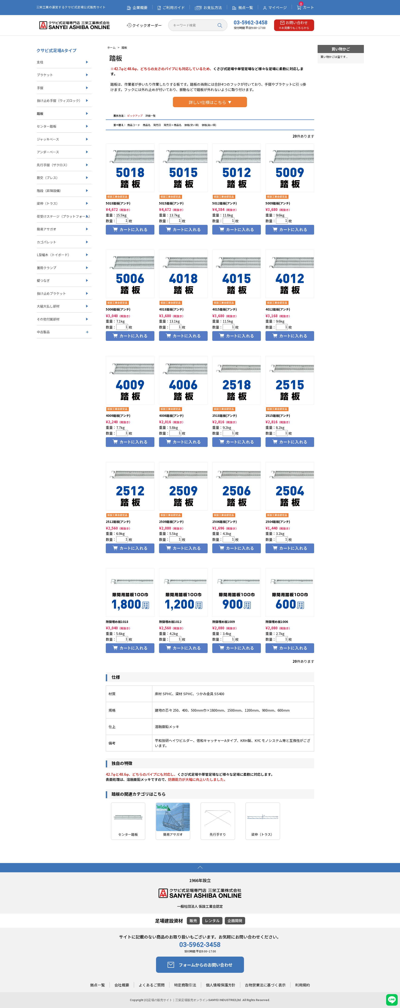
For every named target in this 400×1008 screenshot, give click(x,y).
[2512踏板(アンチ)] (130, 486)
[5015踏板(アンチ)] (183, 168)
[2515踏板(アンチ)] (290, 380)
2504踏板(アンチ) (278, 521)
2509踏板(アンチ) (171, 521)
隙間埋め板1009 (223, 621)
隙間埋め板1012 (170, 621)
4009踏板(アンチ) (118, 415)
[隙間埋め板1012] (183, 592)
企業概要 (140, 7)
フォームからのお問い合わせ (206, 965)
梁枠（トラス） (48, 203)
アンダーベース (48, 152)
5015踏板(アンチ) (171, 203)
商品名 (147, 125)
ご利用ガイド (173, 7)
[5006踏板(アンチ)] (130, 274)
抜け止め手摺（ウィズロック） (59, 100)
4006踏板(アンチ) (171, 415)
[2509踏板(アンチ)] (183, 486)
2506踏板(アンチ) (224, 521)
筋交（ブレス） (48, 177)
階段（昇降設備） (50, 190)
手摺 (40, 87)
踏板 (40, 113)
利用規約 (302, 985)
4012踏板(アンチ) (278, 309)
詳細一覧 (150, 115)
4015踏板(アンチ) (224, 309)
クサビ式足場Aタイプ (56, 50)
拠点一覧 (245, 7)
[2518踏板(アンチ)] (236, 380)
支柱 (40, 62)
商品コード (134, 125)
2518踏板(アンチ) (224, 415)
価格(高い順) (209, 125)
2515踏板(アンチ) (278, 415)
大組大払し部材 (48, 306)
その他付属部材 (48, 319)
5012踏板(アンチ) (224, 203)
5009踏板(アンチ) (278, 203)
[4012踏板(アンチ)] (290, 274)
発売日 (157, 125)
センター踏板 (46, 126)
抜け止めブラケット (51, 293)
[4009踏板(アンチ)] (130, 380)
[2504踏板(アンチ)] (290, 486)
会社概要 (121, 985)
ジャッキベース (48, 139)
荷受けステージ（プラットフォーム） (64, 216)
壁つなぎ (43, 280)
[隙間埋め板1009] (236, 592)
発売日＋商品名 (172, 125)
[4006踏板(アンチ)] (183, 380)
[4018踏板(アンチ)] (183, 274)
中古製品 (43, 332)
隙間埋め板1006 (277, 621)
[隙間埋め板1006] (290, 592)
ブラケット (45, 74)
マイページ (277, 7)
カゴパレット (46, 242)
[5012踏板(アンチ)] (236, 168)
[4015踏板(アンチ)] (236, 274)
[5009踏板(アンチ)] (290, 168)
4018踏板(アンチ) (171, 309)
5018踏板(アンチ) (118, 203)
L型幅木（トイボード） (54, 254)
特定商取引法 (185, 985)
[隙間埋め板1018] (130, 592)
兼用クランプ (46, 267)
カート (307, 7)
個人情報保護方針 (220, 985)
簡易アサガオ (46, 229)
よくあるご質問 (152, 985)
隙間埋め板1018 (117, 621)
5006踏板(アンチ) (118, 309)
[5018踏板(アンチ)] (130, 168)
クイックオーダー (147, 25)
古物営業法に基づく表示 (265, 985)
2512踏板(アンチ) (118, 521)
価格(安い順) (191, 125)
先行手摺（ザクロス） (53, 165)
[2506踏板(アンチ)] (236, 486)
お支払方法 (212, 7)
